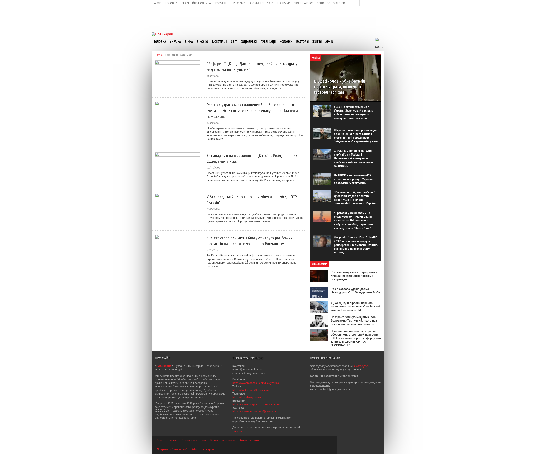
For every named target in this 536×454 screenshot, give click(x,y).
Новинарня (163, 366)
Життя (317, 42)
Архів (329, 42)
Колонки (286, 42)
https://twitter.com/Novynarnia (250, 390)
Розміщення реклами (222, 440)
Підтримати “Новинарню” (172, 449)
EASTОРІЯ (302, 42)
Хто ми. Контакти (249, 440)
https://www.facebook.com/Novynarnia (255, 383)
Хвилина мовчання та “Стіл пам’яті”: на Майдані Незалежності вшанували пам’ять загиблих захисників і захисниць (354, 158)
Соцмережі (249, 42)
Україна (175, 42)
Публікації (268, 42)
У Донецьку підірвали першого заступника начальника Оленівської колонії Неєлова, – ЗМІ (355, 306)
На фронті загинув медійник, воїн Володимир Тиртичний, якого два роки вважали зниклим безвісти (354, 320)
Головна (160, 42)
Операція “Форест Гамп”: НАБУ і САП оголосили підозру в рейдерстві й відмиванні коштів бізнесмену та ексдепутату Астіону (356, 245)
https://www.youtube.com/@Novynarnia (256, 411)
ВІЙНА (189, 42)
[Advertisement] (268, 19)
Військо (202, 42)
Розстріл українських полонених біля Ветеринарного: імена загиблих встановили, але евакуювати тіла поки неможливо (252, 110)
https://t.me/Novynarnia (246, 397)
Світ (234, 42)
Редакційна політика (194, 440)
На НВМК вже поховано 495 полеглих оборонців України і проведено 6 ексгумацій (354, 179)
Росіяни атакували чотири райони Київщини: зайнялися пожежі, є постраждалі (354, 276)
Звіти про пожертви (203, 449)
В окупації (219, 42)
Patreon (237, 431)
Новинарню (361, 366)
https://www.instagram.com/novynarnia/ (256, 404)
